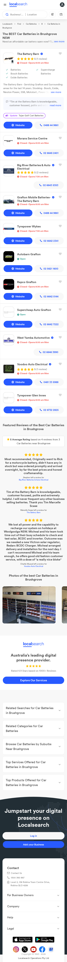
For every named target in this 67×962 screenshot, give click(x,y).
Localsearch (7, 24)
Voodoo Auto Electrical (33, 566)
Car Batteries (31, 24)
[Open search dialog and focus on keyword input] (5, 14)
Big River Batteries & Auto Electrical (33, 480)
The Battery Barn (34, 512)
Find (19, 24)
